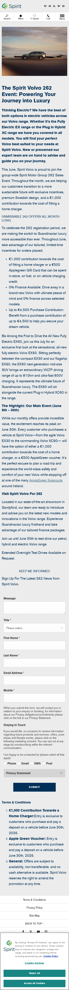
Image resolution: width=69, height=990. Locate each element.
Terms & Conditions (34, 899)
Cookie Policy (50, 956)
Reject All (34, 973)
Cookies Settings (34, 963)
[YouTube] (38, 931)
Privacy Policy (35, 907)
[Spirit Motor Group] (11, 6)
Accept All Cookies (34, 983)
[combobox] (34, 627)
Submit (34, 787)
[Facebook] (23, 931)
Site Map (34, 915)
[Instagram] (46, 931)
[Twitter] (31, 931)
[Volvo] (54, 6)
